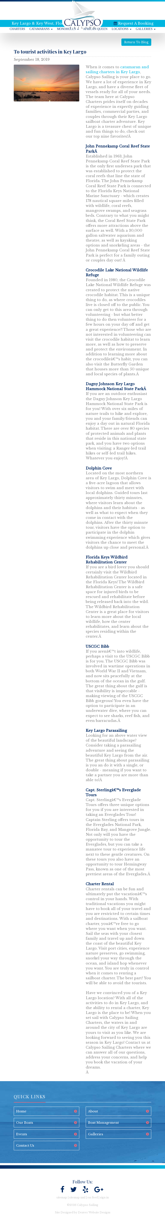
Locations (120, 29)
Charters (17, 29)
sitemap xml (77, 1197)
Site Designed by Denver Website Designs (82, 1212)
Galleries (144, 29)
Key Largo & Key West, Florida (40, 23)
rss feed (92, 1197)
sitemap (62, 1197)
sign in (104, 1197)
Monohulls (67, 29)
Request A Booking (135, 23)
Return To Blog (136, 42)
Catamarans (39, 29)
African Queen (95, 29)
